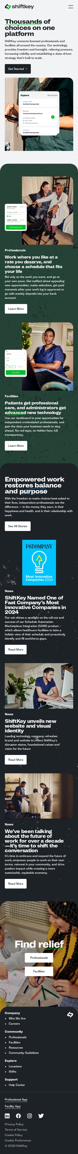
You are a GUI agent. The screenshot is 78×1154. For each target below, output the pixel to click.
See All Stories (17, 526)
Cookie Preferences (18, 1140)
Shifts (12, 1071)
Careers (14, 1023)
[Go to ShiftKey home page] (19, 7)
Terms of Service (16, 1129)
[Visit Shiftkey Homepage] (70, 1014)
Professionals (39, 958)
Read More (15, 649)
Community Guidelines (24, 1053)
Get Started (16, 69)
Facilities (39, 971)
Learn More (16, 309)
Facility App (13, 1106)
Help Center (17, 1085)
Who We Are (17, 1018)
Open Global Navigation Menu (70, 6)
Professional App (16, 1099)
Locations (15, 1066)
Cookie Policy (14, 1135)
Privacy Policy (14, 1124)
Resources (16, 1047)
